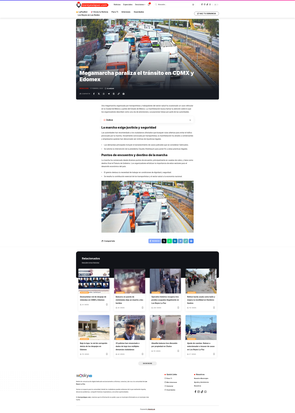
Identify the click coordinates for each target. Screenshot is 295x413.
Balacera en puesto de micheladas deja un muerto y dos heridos (129, 300)
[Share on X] (98, 93)
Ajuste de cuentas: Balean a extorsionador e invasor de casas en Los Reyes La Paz (201, 346)
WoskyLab (151, 409)
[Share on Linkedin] (175, 241)
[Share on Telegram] (108, 93)
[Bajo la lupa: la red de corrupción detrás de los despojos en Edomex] (93, 327)
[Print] (123, 93)
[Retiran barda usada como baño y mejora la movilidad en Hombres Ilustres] (201, 281)
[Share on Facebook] (93, 93)
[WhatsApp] (210, 4)
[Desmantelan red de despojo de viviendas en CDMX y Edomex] (93, 281)
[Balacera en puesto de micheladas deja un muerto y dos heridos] (129, 281)
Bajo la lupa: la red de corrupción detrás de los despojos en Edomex (93, 346)
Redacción (84, 88)
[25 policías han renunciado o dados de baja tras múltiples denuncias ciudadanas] (129, 327)
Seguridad (84, 67)
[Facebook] (202, 4)
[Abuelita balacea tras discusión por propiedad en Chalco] (165, 327)
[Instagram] (204, 4)
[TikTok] (207, 4)
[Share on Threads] (113, 93)
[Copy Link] (118, 93)
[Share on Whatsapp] (103, 93)
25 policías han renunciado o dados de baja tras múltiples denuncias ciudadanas (127, 346)
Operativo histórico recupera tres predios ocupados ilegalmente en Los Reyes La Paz (165, 300)
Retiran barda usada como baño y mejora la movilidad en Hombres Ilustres (201, 300)
